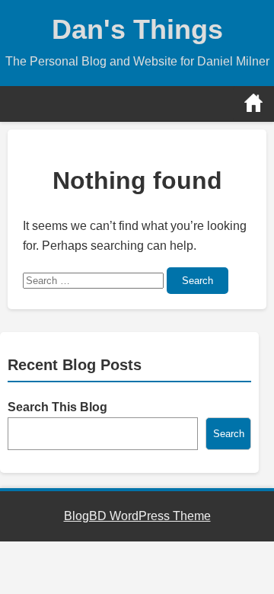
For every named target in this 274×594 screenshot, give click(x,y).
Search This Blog (57, 407)
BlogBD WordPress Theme (137, 515)
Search (197, 280)
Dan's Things (137, 29)
